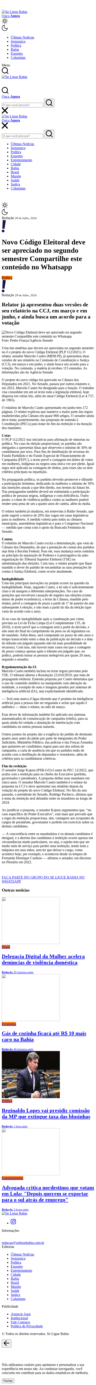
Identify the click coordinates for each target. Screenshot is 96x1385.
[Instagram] (13, 1223)
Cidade (16, 164)
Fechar (8, 1381)
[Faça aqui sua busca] (49, 134)
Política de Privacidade (27, 1326)
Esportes (17, 53)
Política (16, 45)
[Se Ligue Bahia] (14, 12)
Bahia (15, 49)
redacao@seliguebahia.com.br (23, 1243)
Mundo (16, 176)
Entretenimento (21, 160)
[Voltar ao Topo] (6, 1343)
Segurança (18, 41)
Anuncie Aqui (21, 1314)
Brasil (15, 172)
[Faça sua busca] (49, 103)
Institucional (19, 1318)
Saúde (15, 180)
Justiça (15, 184)
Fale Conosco (20, 1322)
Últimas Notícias (22, 37)
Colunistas (18, 57)
